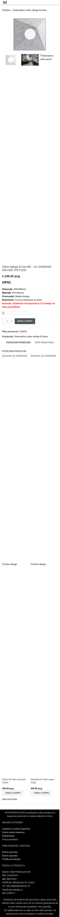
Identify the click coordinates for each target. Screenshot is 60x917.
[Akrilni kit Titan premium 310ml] (15, 458)
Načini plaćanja (10, 852)
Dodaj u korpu (24, 321)
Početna (6, 10)
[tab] (18, 342)
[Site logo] (5, 2)
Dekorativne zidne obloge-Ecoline (30, 10)
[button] (12, 793)
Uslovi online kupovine (13, 832)
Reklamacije (8, 836)
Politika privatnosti (11, 859)
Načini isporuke (10, 856)
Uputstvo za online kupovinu (16, 829)
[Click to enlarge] (7, 47)
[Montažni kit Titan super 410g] (44, 458)
